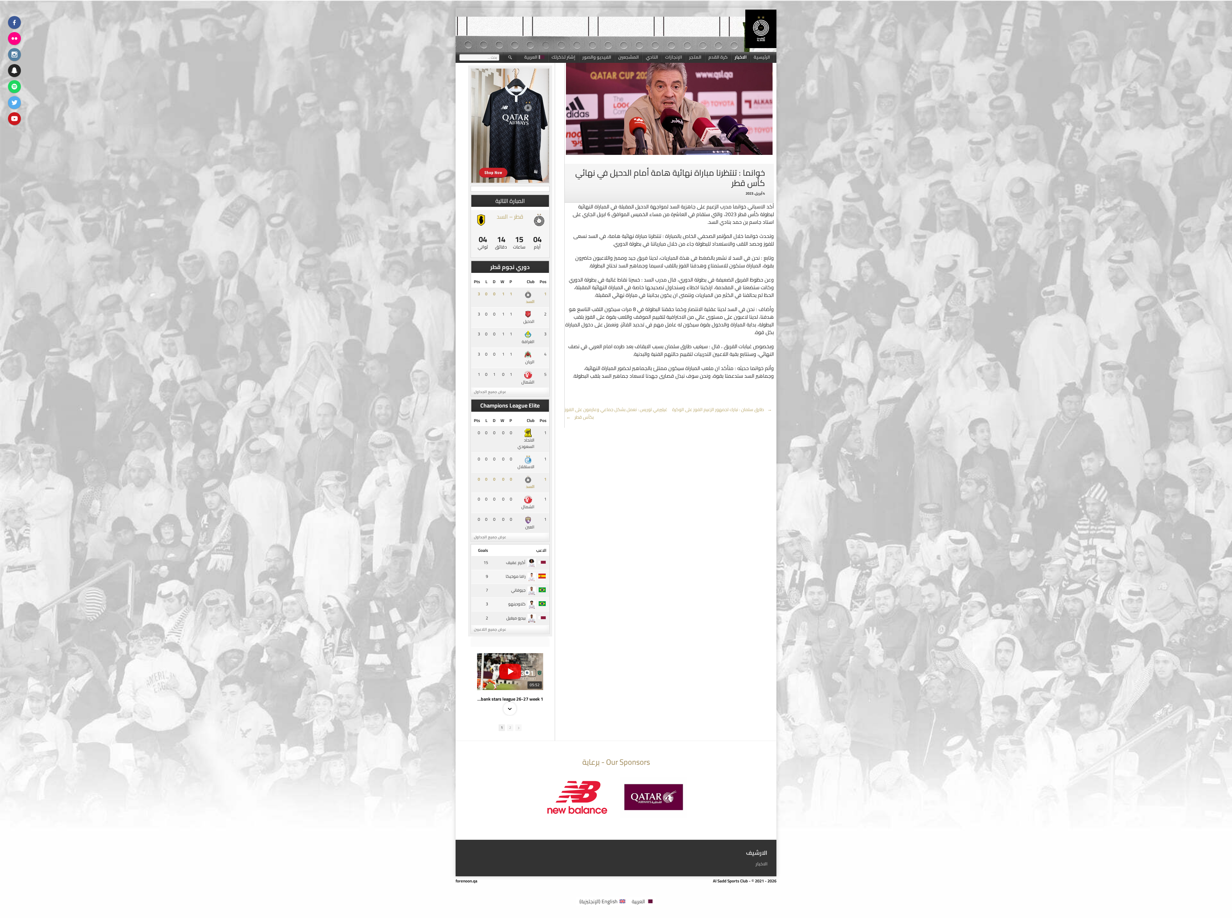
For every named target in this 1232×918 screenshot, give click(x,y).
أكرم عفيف (516, 562)
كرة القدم (718, 57)
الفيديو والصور (596, 57)
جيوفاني (518, 590)
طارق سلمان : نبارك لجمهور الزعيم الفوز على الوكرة (722, 409)
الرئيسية (762, 57)
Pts (477, 281)
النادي (652, 57)
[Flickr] (14, 38)
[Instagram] (14, 54)
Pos (543, 281)
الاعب (541, 550)
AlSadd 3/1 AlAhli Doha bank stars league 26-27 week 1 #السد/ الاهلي (510, 699)
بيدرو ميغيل (516, 618)
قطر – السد (510, 216)
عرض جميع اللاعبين (490, 629)
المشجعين (628, 57)
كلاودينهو (517, 604)
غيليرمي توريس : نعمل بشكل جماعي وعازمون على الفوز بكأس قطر (616, 413)
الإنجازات (673, 57)
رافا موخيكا (516, 576)
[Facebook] (14, 22)
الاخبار (741, 57)
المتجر (695, 57)
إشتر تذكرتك (563, 57)
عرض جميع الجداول (490, 391)
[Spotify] (14, 86)
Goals (483, 550)
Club (531, 281)
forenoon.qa (466, 881)
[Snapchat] (14, 70)
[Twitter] (14, 102)
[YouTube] (14, 118)
